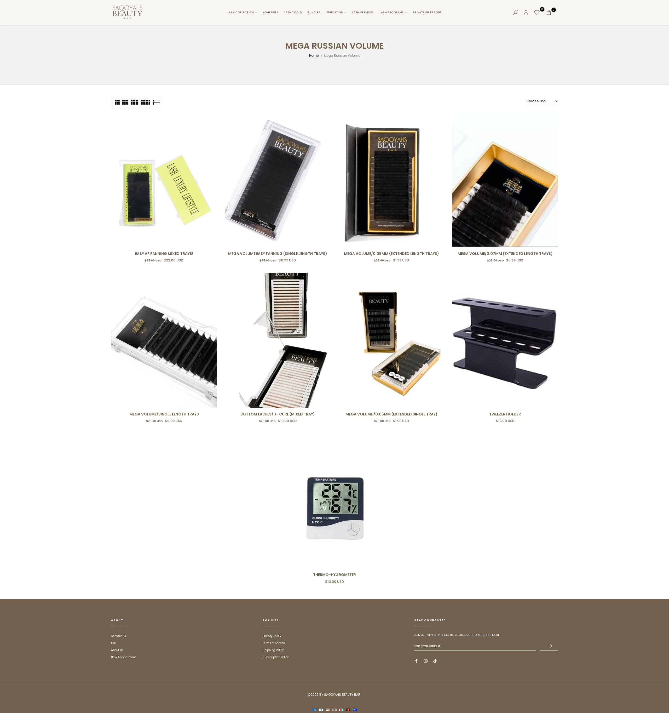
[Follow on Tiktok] (435, 661)
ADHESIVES (270, 12)
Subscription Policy (276, 657)
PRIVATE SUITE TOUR (427, 12)
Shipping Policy (273, 650)
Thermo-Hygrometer (334, 574)
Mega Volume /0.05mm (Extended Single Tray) (391, 414)
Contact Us (118, 636)
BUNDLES (314, 12)
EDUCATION (334, 12)
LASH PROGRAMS (392, 12)
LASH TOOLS (293, 12)
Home (314, 55)
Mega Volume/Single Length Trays (164, 414)
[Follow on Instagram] (426, 661)
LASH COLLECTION (241, 12)
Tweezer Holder (505, 414)
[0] (537, 12)
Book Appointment (123, 657)
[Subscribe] (549, 646)
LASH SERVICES (363, 12)
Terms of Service (274, 643)
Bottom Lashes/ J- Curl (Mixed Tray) (277, 414)
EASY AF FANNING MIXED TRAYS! (164, 253)
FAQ (113, 643)
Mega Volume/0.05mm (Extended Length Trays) (391, 253)
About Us (117, 650)
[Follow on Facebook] (416, 661)
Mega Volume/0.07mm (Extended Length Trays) (505, 253)
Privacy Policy (272, 636)
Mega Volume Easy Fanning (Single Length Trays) (277, 253)
